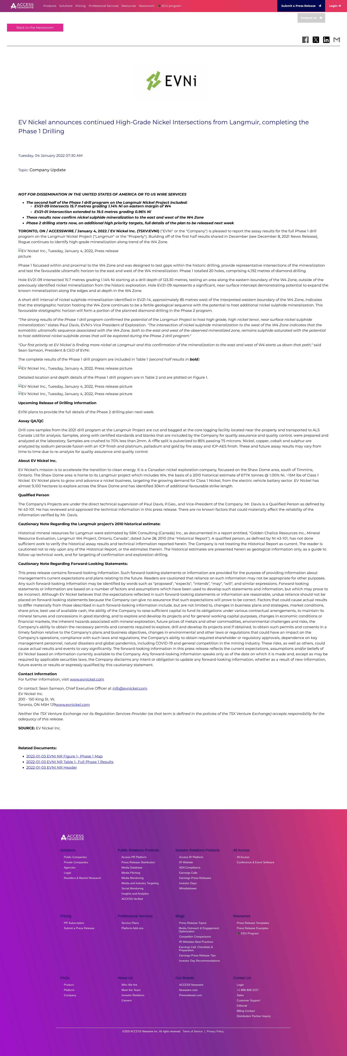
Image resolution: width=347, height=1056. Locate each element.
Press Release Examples (252, 928)
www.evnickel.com (87, 679)
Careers (126, 1000)
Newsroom (146, 6)
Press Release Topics (192, 923)
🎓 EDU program (169, 6)
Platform (69, 990)
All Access (243, 857)
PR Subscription (74, 923)
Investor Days (188, 883)
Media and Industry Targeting (140, 883)
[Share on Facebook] (305, 40)
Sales (240, 995)
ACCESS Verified (132, 898)
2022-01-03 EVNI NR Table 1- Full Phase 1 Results (69, 762)
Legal (67, 872)
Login (333, 6)
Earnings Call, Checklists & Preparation (196, 948)
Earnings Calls (188, 872)
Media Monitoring (132, 878)
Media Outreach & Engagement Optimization (199, 930)
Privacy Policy (215, 1031)
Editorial (242, 1005)
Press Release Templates (253, 923)
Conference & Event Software (255, 862)
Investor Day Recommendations (199, 960)
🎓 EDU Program (248, 933)
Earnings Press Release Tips (197, 955)
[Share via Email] (337, 40)
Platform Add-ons (132, 928)
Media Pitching (130, 872)
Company (70, 995)
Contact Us (309, 18)
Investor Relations (132, 995)
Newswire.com (188, 990)
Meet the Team (131, 990)
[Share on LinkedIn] (326, 40)
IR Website (186, 862)
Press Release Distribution (138, 862)
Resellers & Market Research (82, 878)
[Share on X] (316, 40)
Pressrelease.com (190, 995)
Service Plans (130, 923)
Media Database (131, 867)
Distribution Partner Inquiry (254, 1016)
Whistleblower (188, 888)
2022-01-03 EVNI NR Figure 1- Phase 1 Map (64, 756)
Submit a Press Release (298, 6)
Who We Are (129, 984)
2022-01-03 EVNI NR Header (51, 767)
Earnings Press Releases (195, 878)
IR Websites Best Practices (196, 941)
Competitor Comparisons (195, 936)
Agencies (70, 867)
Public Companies (75, 857)
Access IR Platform (191, 857)
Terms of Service (193, 1031)
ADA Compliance (189, 867)
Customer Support (248, 1000)
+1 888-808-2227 (248, 990)
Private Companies (76, 862)
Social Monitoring (132, 888)
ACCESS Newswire (191, 984)
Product (69, 984)
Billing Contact (246, 1010)
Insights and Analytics (135, 893)
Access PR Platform (134, 857)
